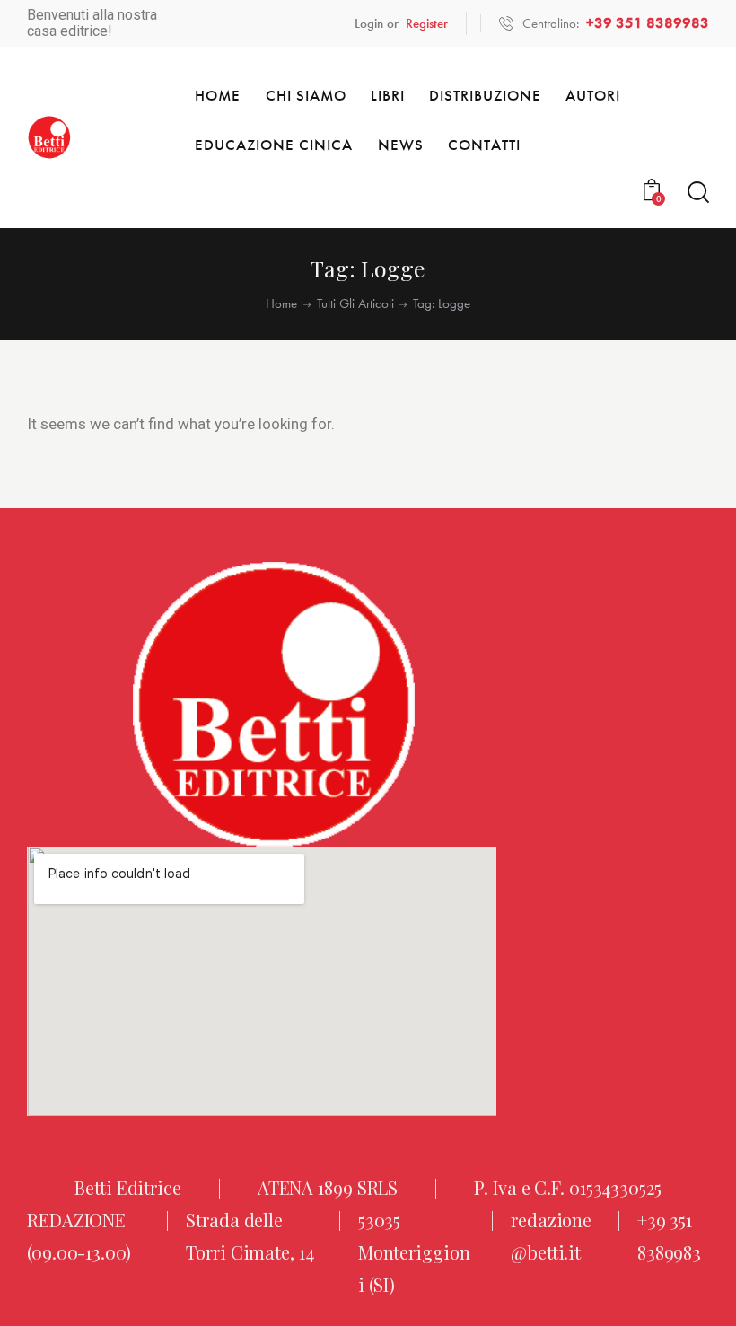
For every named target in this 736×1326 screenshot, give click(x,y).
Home (281, 303)
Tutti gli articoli (355, 303)
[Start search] (698, 192)
